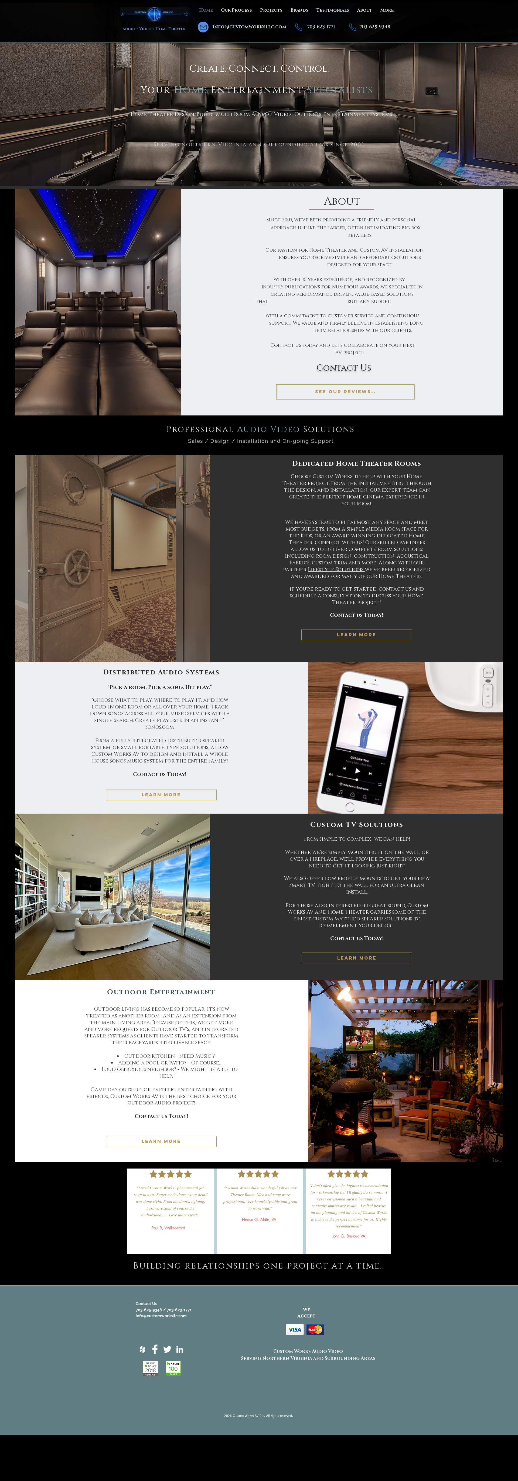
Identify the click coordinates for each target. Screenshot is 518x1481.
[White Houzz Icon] (142, 1349)
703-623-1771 (321, 27)
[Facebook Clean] (155, 1349)
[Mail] (203, 27)
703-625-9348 (375, 27)
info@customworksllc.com (249, 27)
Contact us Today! (356, 615)
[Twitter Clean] (167, 1349)
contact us (395, 589)
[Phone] (298, 27)
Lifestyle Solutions (336, 569)
